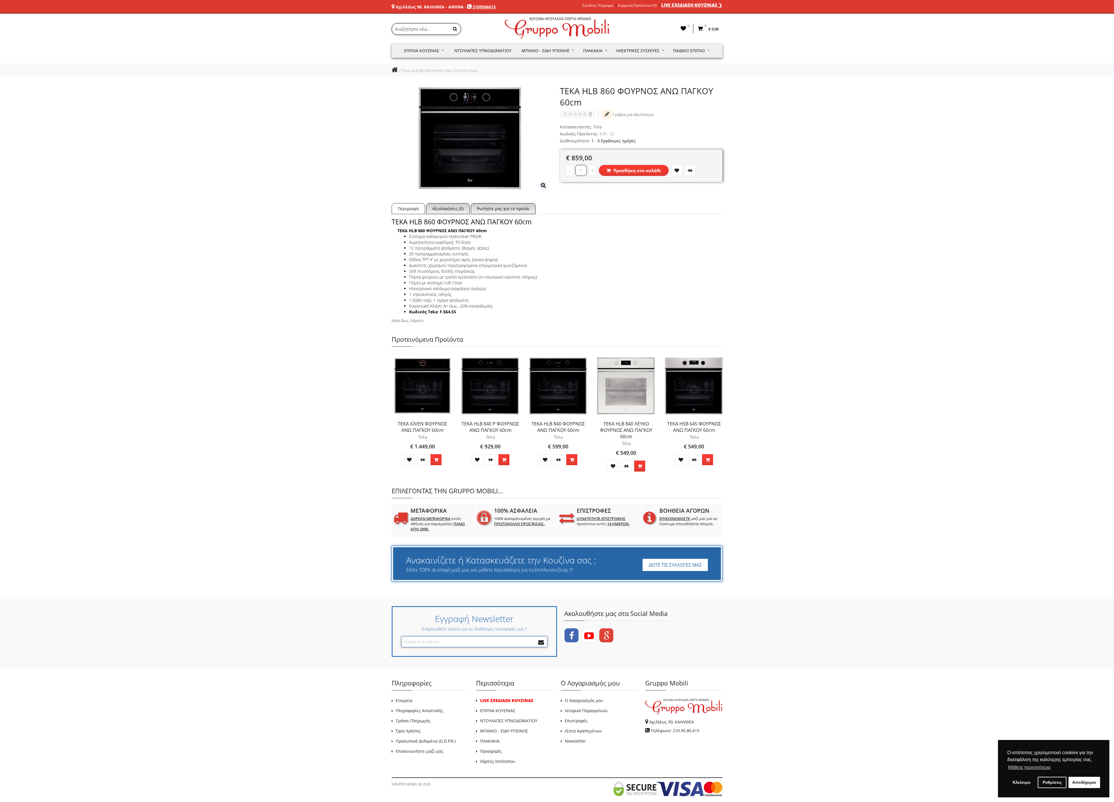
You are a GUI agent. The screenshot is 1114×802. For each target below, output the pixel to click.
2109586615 (484, 7)
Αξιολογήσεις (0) (448, 208)
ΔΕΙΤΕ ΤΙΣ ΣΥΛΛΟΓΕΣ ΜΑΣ (675, 565)
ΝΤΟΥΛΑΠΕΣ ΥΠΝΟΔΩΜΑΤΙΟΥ (508, 720)
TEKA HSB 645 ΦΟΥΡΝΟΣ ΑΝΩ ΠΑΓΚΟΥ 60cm (694, 427)
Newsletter (575, 741)
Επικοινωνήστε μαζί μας (419, 751)
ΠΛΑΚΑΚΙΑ (490, 741)
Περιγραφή (408, 208)
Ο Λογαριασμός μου (584, 700)
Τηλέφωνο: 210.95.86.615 (675, 730)
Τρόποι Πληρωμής (413, 720)
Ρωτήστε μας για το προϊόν (503, 208)
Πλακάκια (593, 50)
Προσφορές (491, 751)
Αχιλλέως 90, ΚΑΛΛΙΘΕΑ (671, 722)
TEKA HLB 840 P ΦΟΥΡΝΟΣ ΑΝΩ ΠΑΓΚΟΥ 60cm (490, 427)
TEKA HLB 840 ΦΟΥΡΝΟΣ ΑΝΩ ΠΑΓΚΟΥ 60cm (558, 427)
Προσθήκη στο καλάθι (636, 170)
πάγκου (417, 320)
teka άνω (400, 320)
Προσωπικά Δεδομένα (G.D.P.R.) (426, 741)
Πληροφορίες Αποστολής (419, 710)
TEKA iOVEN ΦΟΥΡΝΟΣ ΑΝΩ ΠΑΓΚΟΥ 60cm (422, 427)
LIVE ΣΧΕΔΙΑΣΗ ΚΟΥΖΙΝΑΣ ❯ (691, 5)
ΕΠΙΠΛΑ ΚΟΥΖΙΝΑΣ (497, 710)
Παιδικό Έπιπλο (689, 50)
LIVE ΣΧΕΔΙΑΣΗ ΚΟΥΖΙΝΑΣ (506, 700)
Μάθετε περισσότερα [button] (1029, 767)
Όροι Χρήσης (408, 731)
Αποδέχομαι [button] (1084, 782)
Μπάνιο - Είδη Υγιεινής (545, 50)
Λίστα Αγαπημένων (583, 731)
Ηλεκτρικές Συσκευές (637, 50)
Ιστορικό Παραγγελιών (586, 710)
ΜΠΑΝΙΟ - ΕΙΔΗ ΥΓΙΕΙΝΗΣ (504, 731)
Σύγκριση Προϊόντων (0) (637, 5)
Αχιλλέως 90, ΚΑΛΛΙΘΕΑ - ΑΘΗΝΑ (430, 7)
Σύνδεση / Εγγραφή (597, 5)
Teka (597, 127)
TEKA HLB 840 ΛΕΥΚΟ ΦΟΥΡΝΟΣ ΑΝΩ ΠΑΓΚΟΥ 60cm (626, 430)
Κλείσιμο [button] (1021, 782)
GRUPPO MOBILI (405, 784)
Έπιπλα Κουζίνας (421, 50)
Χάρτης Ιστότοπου (497, 761)
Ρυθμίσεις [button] (1052, 782)
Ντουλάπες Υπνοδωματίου (482, 50)
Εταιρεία (404, 700)
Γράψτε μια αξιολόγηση (633, 114)
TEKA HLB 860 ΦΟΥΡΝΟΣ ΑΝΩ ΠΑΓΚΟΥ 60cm (439, 70)
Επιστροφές (576, 720)
